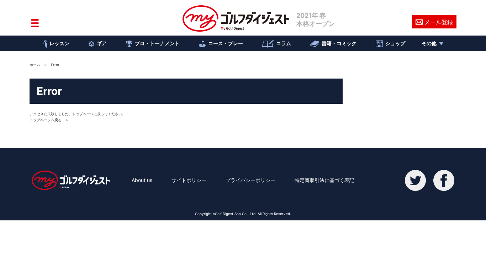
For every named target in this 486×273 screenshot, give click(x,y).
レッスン (59, 43)
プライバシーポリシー (250, 180)
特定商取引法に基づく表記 (324, 180)
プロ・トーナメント (157, 43)
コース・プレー (225, 43)
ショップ (395, 43)
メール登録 (438, 22)
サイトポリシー (188, 180)
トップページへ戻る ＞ (49, 120)
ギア (102, 43)
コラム (283, 43)
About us (142, 180)
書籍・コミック (339, 43)
